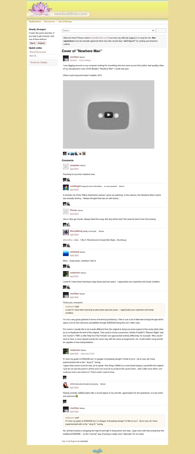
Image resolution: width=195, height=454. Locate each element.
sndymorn (75, 272)
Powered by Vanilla (97, 450)
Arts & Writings (86, 60)
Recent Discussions (38, 52)
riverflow (74, 57)
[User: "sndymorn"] (66, 274)
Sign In (32, 43)
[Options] (153, 30)
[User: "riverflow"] (66, 58)
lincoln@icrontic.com (99, 38)
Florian (73, 210)
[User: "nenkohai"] (66, 253)
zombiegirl (75, 186)
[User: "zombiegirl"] (66, 187)
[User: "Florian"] (66, 211)
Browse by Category (39, 62)
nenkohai (74, 252)
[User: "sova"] (66, 385)
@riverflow (68, 240)
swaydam (75, 165)
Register (41, 43)
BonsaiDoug (76, 231)
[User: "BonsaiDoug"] (66, 232)
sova (72, 384)
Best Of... (34, 56)
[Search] (161, 30)
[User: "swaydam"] (66, 166)
